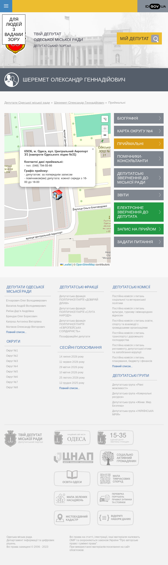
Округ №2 (12, 355)
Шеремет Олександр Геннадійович (79, 102)
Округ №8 (12, 387)
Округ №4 (12, 366)
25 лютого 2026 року (72, 377)
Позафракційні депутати (74, 336)
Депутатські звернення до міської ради (132, 177)
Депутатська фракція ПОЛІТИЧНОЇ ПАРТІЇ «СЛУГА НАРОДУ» (77, 312)
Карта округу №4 (135, 131)
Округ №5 (12, 371)
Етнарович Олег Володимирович (26, 300)
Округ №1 (12, 350)
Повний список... (16, 332)
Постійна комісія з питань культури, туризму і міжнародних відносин (132, 312)
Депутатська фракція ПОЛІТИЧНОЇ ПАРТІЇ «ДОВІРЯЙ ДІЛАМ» (78, 300)
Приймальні (130, 144)
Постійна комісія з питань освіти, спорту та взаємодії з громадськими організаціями (132, 324)
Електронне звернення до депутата (132, 212)
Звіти (123, 195)
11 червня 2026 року (71, 361)
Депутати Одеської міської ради (27, 102)
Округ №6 (12, 376)
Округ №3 (12, 361)
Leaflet (67, 264)
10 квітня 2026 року (71, 372)
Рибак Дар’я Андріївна (20, 311)
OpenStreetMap (85, 264)
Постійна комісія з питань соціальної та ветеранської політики (129, 300)
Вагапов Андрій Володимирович (26, 305)
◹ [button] (104, 118)
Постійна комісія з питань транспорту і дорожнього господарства (128, 336)
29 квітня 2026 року (71, 367)
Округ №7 (12, 382)
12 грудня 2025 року (71, 382)
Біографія (127, 118)
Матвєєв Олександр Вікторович (25, 326)
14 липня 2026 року (71, 356)
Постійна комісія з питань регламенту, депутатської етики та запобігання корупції (131, 349)
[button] (57, 195)
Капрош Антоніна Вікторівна (24, 321)
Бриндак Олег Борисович (21, 316)
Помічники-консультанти (132, 158)
